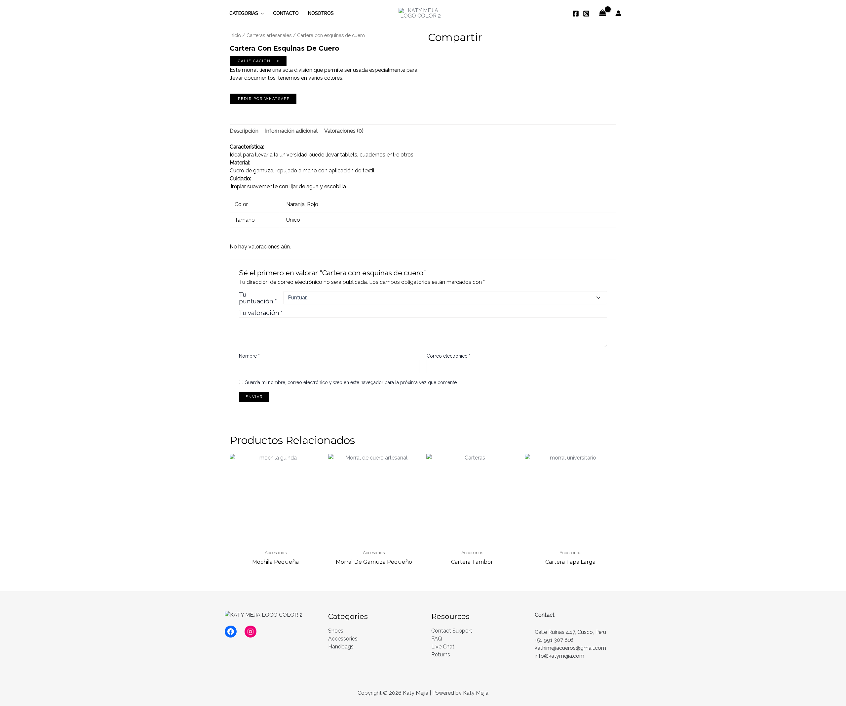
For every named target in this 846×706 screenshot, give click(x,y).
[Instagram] (586, 13)
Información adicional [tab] (291, 131)
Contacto (286, 13)
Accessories (343, 639)
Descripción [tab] (244, 131)
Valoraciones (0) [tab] (344, 131)
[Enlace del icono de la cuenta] (618, 13)
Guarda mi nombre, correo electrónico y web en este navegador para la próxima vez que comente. (351, 382)
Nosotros (320, 13)
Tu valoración (261, 312)
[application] (261, 13)
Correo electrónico (449, 356)
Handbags (341, 646)
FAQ (436, 639)
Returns (440, 654)
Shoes (335, 631)
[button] (258, 61)
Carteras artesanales (269, 35)
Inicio (235, 35)
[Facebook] (575, 13)
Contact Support (451, 631)
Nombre (249, 356)
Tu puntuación (258, 297)
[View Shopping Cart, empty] (602, 13)
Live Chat (442, 646)
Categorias (243, 13)
